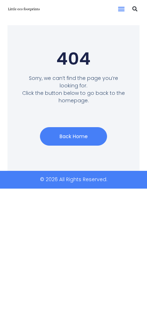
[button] (121, 9)
